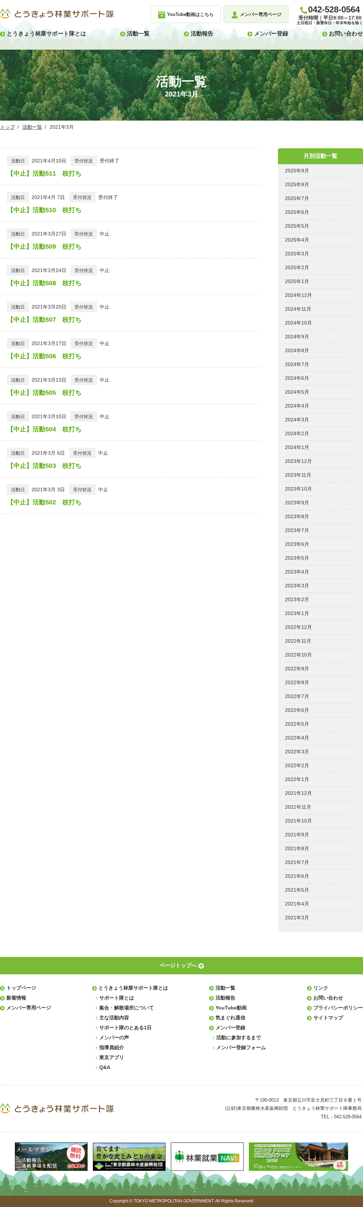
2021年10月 (298, 821)
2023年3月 (297, 585)
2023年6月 (297, 544)
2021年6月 (297, 876)
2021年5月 (297, 890)
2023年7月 (297, 530)
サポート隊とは (116, 998)
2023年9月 (297, 502)
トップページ (21, 988)
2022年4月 (297, 738)
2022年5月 (297, 724)
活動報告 (202, 34)
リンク (320, 988)
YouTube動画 (231, 1008)
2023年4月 (297, 572)
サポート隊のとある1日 (125, 1027)
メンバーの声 (114, 1037)
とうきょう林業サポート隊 (56, 14)
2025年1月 (297, 281)
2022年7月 (297, 696)
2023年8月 (297, 516)
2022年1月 (297, 779)
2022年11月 (298, 641)
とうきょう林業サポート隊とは (46, 34)
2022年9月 (297, 668)
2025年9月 (297, 170)
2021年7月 (297, 862)
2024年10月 (298, 323)
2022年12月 (298, 627)
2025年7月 (297, 198)
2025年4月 (297, 240)
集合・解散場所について (126, 1008)
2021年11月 (298, 807)
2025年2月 (297, 267)
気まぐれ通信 (230, 1017)
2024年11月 (298, 309)
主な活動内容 (114, 1017)
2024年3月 (297, 419)
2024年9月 (297, 336)
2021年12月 (298, 793)
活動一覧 (138, 34)
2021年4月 (297, 904)
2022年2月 (297, 765)
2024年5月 (297, 392)
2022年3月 (297, 751)
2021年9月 (297, 834)
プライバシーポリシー (338, 1008)
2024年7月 (297, 364)
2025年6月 (297, 212)
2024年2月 (297, 433)
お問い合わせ (346, 34)
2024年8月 (297, 350)
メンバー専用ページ (28, 1008)
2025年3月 (297, 253)
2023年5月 (297, 558)
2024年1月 (297, 447)
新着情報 (16, 998)
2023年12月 (298, 461)
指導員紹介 (111, 1047)
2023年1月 (297, 613)
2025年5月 (297, 226)
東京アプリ (111, 1057)
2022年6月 (297, 710)
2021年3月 (297, 917)
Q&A (104, 1067)
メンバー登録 (271, 34)
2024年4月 (297, 406)
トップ (7, 127)
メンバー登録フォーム (241, 1047)
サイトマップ (328, 1017)
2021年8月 (297, 848)
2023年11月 (298, 475)
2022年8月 (297, 682)
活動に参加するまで (238, 1037)
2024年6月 (297, 378)
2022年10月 (298, 655)
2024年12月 (298, 295)
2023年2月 (297, 599)
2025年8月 (297, 184)
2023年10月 (298, 489)
